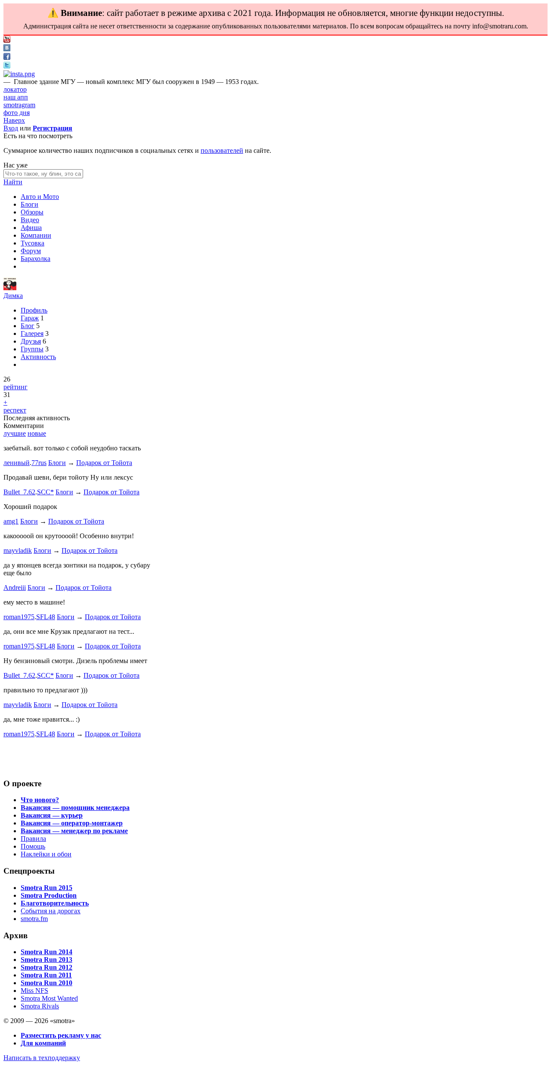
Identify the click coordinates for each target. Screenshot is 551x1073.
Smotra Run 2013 (46, 959)
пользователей (222, 150)
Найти (12, 182)
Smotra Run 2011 (46, 975)
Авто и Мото (40, 196)
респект (14, 410)
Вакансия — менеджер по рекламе (74, 830)
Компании (36, 235)
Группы (32, 349)
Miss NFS (34, 990)
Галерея (32, 333)
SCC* (45, 492)
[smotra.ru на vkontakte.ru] (6, 49)
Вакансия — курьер (52, 815)
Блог (27, 325)
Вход (10, 128)
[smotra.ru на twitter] (6, 66)
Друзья (31, 341)
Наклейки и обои (46, 854)
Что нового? (40, 799)
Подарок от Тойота (104, 462)
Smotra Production (49, 895)
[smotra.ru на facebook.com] (6, 57)
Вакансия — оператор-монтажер (72, 823)
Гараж (30, 318)
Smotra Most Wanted (49, 998)
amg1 (11, 521)
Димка (13, 295)
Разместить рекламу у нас (61, 1035)
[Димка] (9, 288)
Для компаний (43, 1043)
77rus (38, 462)
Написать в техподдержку (41, 1057)
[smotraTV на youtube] (6, 40)
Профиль (34, 310)
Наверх (14, 120)
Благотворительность (55, 903)
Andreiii (14, 587)
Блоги (29, 204)
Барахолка (35, 258)
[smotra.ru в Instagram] (19, 74)
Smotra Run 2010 (46, 982)
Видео (30, 219)
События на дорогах (50, 911)
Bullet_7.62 (19, 492)
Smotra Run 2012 (46, 967)
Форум (31, 250)
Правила (33, 838)
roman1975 (18, 616)
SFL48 (45, 616)
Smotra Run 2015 (46, 887)
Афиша (31, 227)
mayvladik (17, 550)
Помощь (33, 846)
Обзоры (32, 212)
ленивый (16, 462)
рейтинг (15, 387)
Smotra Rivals (40, 1006)
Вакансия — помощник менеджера (75, 807)
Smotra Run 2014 (46, 951)
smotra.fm (34, 918)
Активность (38, 356)
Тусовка (32, 243)
